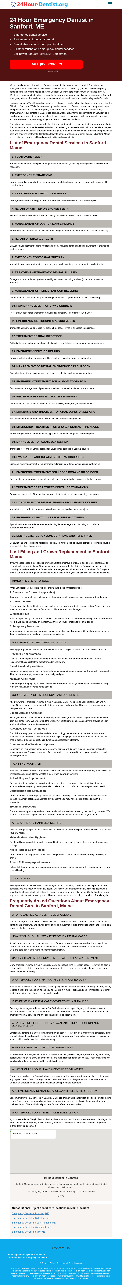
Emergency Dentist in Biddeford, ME (31, 1218)
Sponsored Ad (53, 71)
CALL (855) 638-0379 (46, 64)
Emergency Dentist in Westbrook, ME (31, 1227)
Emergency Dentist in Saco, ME (28, 1231)
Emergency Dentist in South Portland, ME (34, 1222)
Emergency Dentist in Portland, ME (30, 1213)
